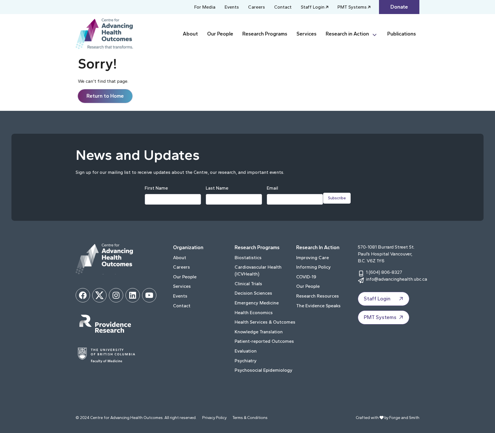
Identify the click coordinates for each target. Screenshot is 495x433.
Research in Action (347, 34)
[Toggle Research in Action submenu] (377, 34)
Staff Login (313, 7)
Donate (399, 7)
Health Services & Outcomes (265, 322)
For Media (204, 7)
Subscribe (337, 198)
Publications (401, 34)
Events (232, 7)
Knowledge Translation (259, 331)
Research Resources (317, 296)
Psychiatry (246, 360)
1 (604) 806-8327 (384, 272)
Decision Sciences (253, 293)
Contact (283, 7)
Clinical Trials (248, 283)
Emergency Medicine (257, 303)
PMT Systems (352, 7)
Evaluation (246, 351)
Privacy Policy (214, 417)
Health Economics (254, 312)
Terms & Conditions (250, 417)
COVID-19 (306, 277)
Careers (256, 7)
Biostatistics (248, 257)
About (190, 34)
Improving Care (312, 257)
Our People (220, 34)
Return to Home (105, 96)
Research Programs (264, 34)
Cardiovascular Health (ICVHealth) (258, 270)
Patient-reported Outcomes (264, 341)
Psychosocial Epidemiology (263, 370)
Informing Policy (313, 267)
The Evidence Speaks (318, 305)
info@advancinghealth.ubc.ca (396, 279)
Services (306, 34)
